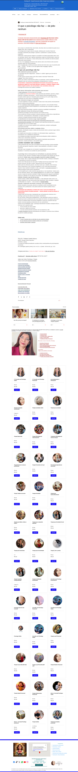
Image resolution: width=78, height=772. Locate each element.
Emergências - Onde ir (57, 746)
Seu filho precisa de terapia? (20, 320)
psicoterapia (52, 14)
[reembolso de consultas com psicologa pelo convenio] (39, 313)
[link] (20, 380)
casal (18, 14)
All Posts (13, 14)
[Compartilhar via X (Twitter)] (21, 296)
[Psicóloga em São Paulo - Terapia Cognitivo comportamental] (57, 313)
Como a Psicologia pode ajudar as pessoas (48, 345)
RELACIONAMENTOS (44, 14)
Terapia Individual (43, 333)
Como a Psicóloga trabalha (45, 346)
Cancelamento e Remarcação (58, 745)
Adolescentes (50, 336)
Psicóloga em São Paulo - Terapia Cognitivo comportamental (57, 321)
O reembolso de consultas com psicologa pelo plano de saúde (38, 321)
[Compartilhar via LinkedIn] (24, 296)
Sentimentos (35, 14)
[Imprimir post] (29, 296)
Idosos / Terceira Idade (44, 337)
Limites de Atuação (56, 748)
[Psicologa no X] (19, 762)
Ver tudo (64, 306)
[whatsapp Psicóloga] (22, 762)
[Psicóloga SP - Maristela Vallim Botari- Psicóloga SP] (14, 762)
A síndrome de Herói (43, 353)
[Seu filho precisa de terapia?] (20, 313)
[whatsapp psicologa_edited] (62, 2)
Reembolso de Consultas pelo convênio (60, 753)
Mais (58, 14)
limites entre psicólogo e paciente (47, 356)
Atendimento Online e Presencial (46, 338)
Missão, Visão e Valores (44, 344)
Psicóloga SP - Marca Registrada (59, 754)
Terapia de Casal (43, 335)
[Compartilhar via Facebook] (18, 296)
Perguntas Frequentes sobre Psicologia (47, 347)
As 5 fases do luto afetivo (44, 354)
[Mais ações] (59, 22)
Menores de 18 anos (56, 749)
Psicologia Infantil (43, 336)
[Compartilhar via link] (26, 296)
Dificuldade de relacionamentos (45, 355)
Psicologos (29, 14)
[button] (17, 390)
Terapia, (23, 14)
